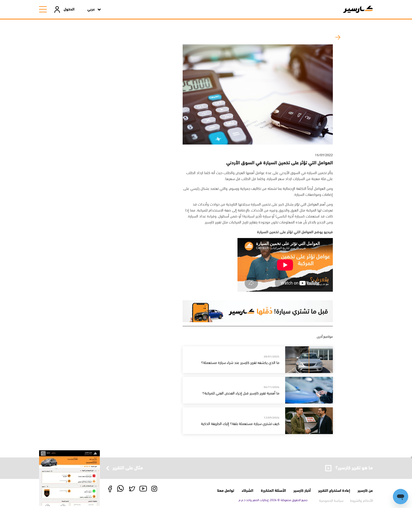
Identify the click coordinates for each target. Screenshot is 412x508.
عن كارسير (365, 490)
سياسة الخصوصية (331, 500)
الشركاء (247, 490)
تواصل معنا (225, 490)
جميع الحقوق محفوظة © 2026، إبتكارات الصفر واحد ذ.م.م (273, 500)
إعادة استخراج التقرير (334, 490)
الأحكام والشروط (361, 500)
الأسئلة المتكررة (273, 490)
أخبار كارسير (302, 490)
